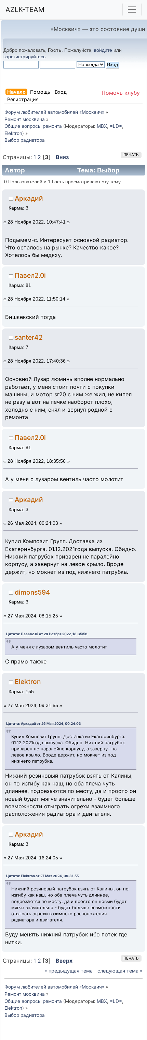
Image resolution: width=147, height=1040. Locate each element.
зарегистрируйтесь (24, 56)
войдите (103, 50)
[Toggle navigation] (132, 9)
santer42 (29, 337)
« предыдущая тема (68, 971)
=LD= (116, 126)
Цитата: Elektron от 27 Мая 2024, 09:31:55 (42, 876)
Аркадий (29, 198)
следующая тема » (120, 971)
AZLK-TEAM (24, 9)
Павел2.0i (30, 275)
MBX (102, 126)
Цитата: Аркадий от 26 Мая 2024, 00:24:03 (43, 723)
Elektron (13, 133)
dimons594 (32, 592)
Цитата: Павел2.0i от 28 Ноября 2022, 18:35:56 (47, 634)
